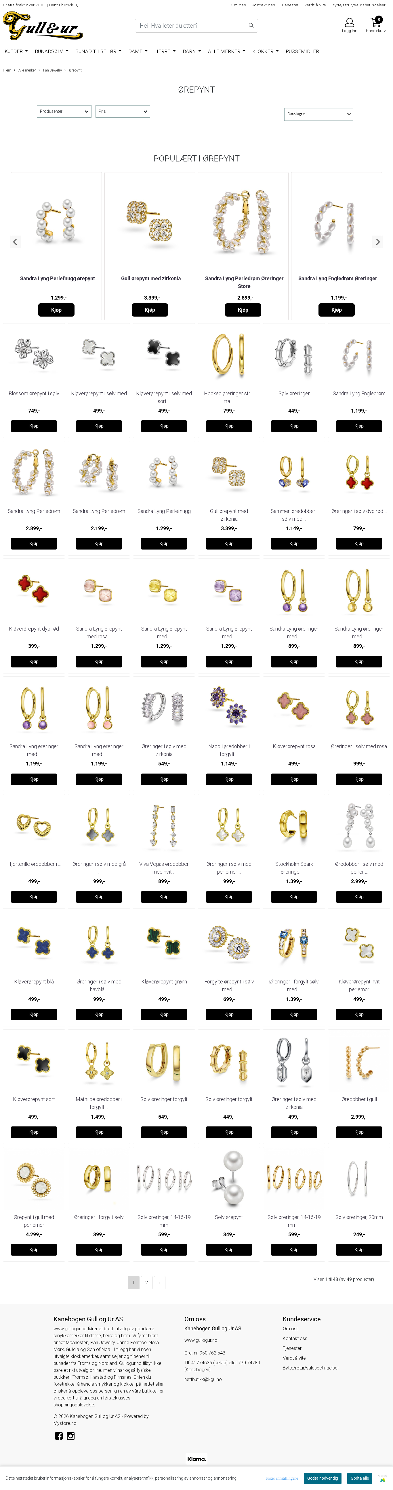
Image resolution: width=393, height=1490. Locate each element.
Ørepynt (75, 70)
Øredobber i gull (359, 1099)
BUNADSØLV (49, 51)
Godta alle (360, 1478)
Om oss (238, 5)
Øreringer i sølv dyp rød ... (359, 511)
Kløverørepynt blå (34, 982)
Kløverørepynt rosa (294, 746)
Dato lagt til (296, 114)
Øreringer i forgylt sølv (99, 1217)
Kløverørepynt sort (34, 1099)
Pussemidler (302, 51)
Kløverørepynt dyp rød (34, 629)
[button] (15, 242)
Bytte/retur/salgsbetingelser (359, 5)
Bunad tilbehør (96, 51)
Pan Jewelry (52, 70)
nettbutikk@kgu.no (203, 1379)
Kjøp (56, 310)
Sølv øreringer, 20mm (359, 1217)
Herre (162, 51)
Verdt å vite (315, 5)
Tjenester (290, 5)
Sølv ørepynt (229, 1217)
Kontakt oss (263, 5)
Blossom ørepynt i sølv (34, 393)
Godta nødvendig (322, 1478)
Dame (136, 51)
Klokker (263, 51)
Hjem (7, 70)
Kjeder (14, 51)
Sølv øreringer (294, 393)
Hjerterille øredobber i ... (34, 864)
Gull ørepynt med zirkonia (151, 278)
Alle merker (224, 51)
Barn (190, 51)
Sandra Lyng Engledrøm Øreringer (337, 278)
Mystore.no (65, 1423)
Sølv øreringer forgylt (164, 1099)
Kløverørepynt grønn (164, 982)
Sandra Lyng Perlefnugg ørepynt (57, 278)
